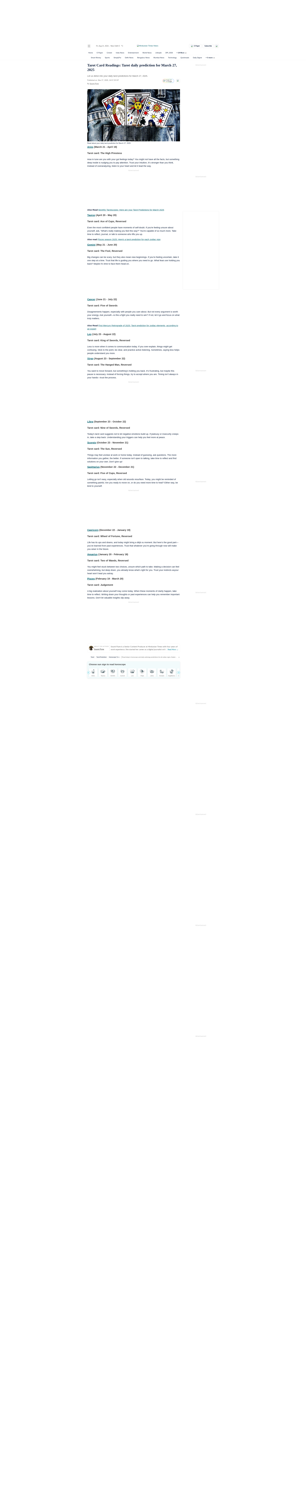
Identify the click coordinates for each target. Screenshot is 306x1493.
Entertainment (133, 53)
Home (90, 53)
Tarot (92, 657)
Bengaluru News (143, 58)
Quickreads (184, 58)
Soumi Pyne (94, 84)
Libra (90, 421)
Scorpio (91, 442)
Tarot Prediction (101, 657)
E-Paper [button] (197, 46)
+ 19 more (180, 53)
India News (120, 53)
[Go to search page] (93, 46)
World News (147, 53)
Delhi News (129, 58)
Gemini (91, 245)
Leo (89, 334)
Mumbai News (158, 58)
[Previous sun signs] (88, 672)
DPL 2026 (169, 53)
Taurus (91, 215)
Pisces (91, 578)
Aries (90, 147)
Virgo (90, 358)
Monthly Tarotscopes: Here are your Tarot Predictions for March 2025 (131, 210)
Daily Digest (197, 58)
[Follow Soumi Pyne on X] (102, 84)
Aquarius (92, 554)
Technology (172, 58)
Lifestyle (158, 53)
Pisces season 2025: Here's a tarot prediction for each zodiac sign (129, 239)
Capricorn (92, 530)
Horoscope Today (114, 657)
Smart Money (96, 58)
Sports (107, 58)
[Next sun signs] (178, 672)
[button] (89, 46)
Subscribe (208, 46)
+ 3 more (209, 58)
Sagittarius (93, 467)
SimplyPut (117, 58)
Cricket (109, 53)
